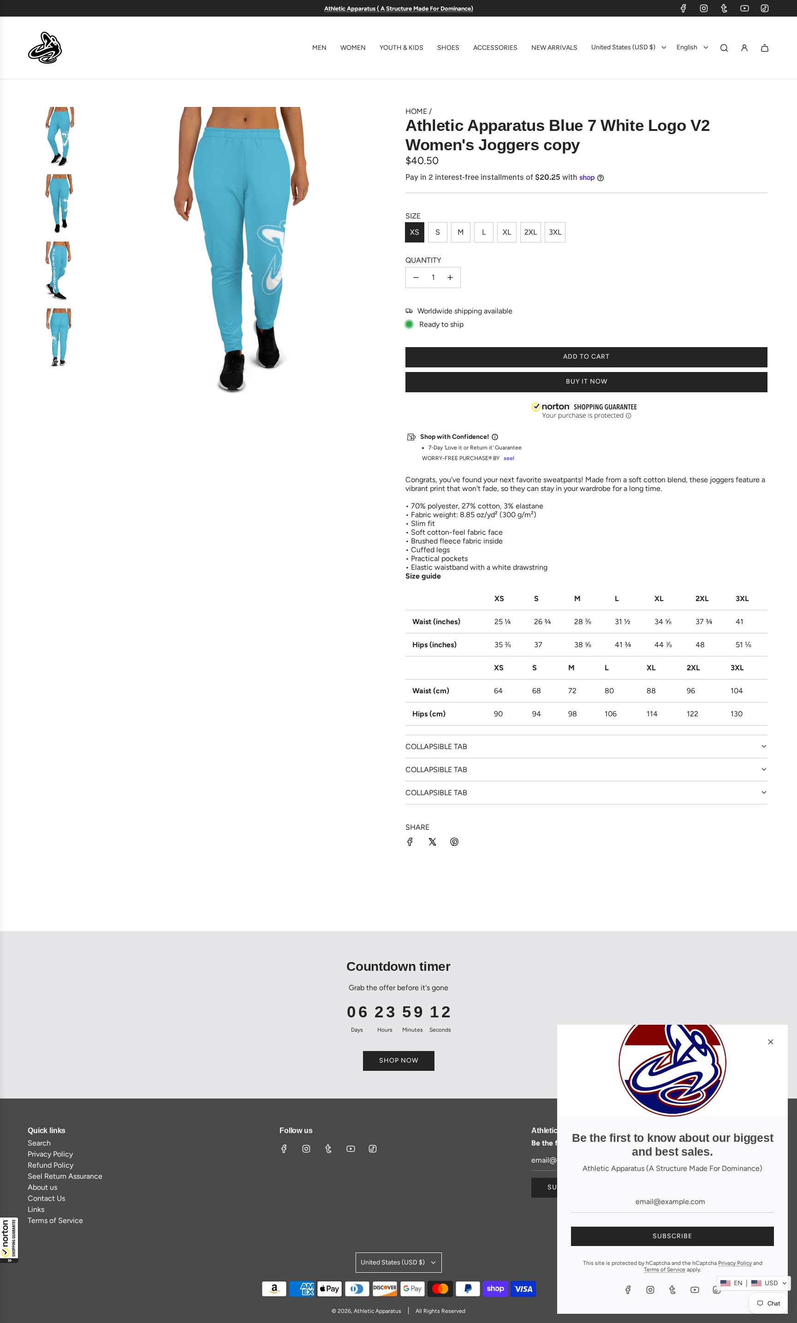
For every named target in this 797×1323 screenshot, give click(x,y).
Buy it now (586, 381)
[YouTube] (744, 8)
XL (507, 232)
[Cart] (765, 48)
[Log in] (744, 48)
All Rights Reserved (440, 1311)
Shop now (398, 1060)
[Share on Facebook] (410, 843)
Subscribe (672, 1236)
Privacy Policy (735, 1263)
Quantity (423, 260)
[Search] (724, 48)
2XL (530, 232)
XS (414, 232)
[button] (9, 1240)
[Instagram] (704, 8)
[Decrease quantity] (416, 277)
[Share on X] (432, 843)
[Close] (771, 1042)
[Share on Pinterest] (454, 843)
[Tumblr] (724, 8)
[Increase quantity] (450, 277)
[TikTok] (765, 8)
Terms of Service (664, 1269)
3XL (555, 232)
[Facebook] (683, 8)
